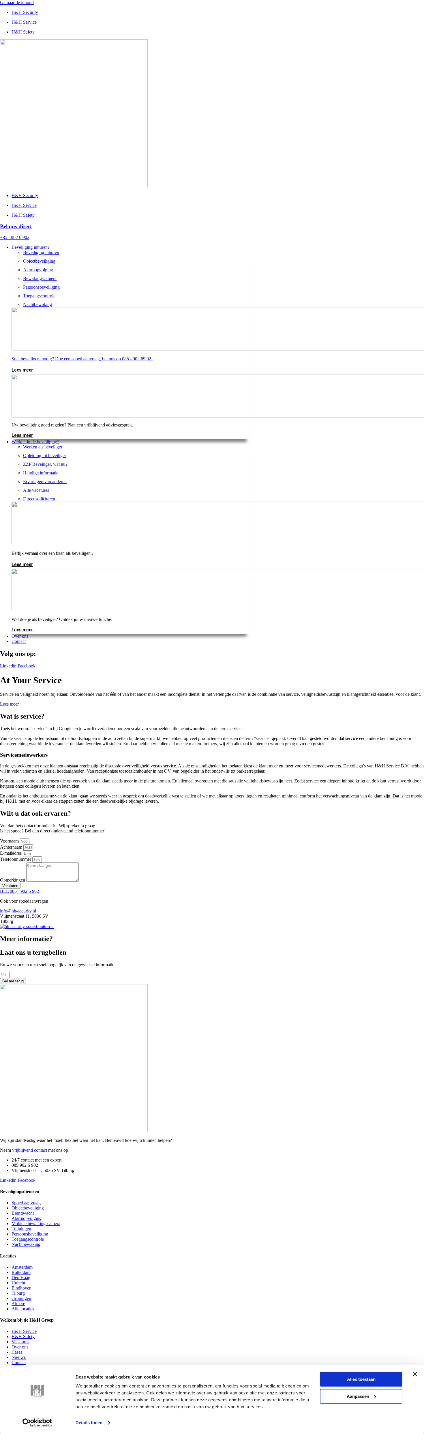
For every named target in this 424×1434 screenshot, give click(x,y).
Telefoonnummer (16, 859)
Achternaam (11, 847)
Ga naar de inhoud (17, 2)
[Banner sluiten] (415, 1374)
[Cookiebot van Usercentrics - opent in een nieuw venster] (37, 1422)
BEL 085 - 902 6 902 (19, 891)
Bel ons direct (16, 226)
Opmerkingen (13, 880)
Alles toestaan (361, 1379)
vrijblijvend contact (29, 1150)
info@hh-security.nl (18, 910)
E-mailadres (11, 853)
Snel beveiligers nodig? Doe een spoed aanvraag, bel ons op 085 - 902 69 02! (82, 358)
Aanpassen (358, 1396)
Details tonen (89, 1422)
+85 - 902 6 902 (14, 237)
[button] (218, 247)
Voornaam (10, 840)
